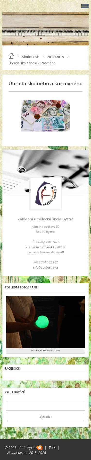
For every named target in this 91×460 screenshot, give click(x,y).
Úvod (11, 56)
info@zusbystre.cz (45, 267)
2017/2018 (55, 56)
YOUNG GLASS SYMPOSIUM (45, 350)
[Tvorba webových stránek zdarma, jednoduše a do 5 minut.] (39, 447)
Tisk (52, 447)
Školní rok (30, 56)
